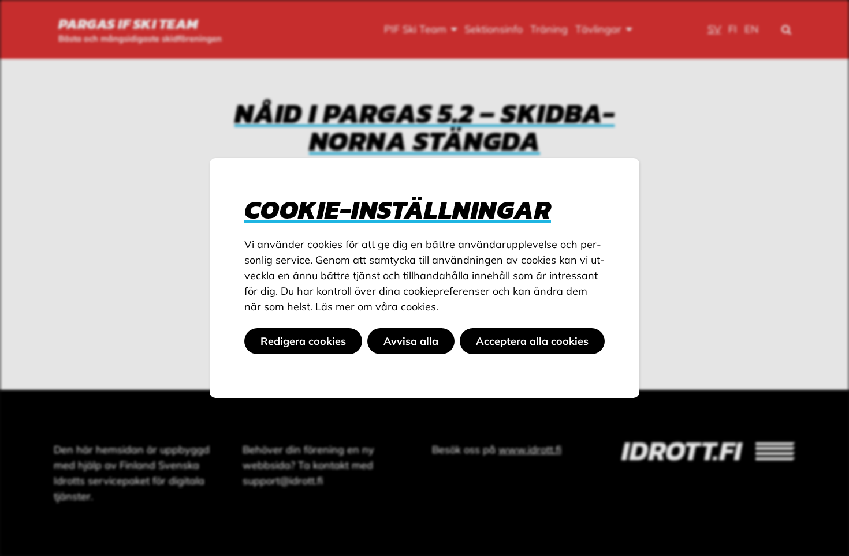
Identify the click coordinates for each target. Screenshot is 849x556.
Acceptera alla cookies (532, 341)
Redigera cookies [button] (303, 341)
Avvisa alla (410, 341)
